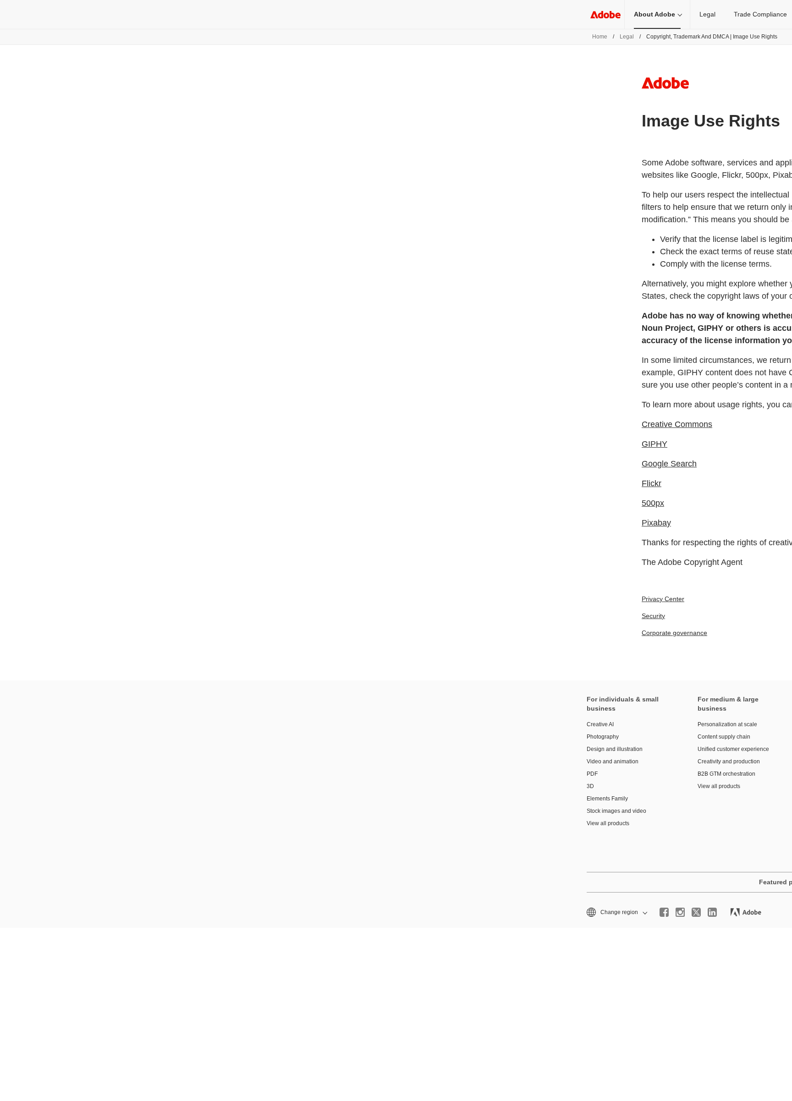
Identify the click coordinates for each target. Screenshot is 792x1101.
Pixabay (656, 522)
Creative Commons (677, 424)
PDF (592, 774)
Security (653, 615)
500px (653, 503)
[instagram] (680, 912)
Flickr (651, 483)
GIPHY (654, 444)
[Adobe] (605, 14)
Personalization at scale (727, 724)
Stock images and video (616, 811)
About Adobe (654, 14)
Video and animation (612, 761)
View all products (608, 823)
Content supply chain (724, 737)
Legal (707, 14)
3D (590, 786)
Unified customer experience (733, 749)
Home (599, 36)
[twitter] (696, 912)
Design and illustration (615, 749)
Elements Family (607, 798)
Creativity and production (729, 761)
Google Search (669, 463)
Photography (603, 737)
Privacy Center (663, 599)
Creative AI (600, 724)
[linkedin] (712, 912)
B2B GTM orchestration (726, 774)
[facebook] (664, 912)
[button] (616, 912)
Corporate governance (674, 632)
